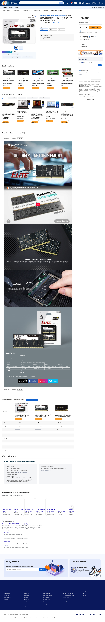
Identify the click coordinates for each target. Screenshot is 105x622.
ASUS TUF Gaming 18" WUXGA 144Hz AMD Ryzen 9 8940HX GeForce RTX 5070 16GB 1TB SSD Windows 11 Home (23, 113)
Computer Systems (16, 10)
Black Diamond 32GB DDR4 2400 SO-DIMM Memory (52, 82)
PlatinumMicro (38, 429)
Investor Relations (46, 591)
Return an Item (7, 593)
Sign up (42, 569)
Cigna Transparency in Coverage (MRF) (50, 617)
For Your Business (66, 591)
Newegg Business (86, 589)
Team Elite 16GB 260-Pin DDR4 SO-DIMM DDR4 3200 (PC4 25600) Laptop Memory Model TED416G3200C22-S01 (43, 415)
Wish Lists (26, 597)
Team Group (46, 10)
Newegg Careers (46, 599)
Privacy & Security (7, 597)
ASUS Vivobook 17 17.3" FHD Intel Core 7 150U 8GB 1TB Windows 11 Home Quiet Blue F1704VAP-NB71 (52, 113)
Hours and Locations (47, 595)
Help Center (6, 589)
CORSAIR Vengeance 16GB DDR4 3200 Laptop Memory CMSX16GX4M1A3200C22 (23, 82)
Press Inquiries (46, 597)
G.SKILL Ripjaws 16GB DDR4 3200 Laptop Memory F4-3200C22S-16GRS (37, 82)
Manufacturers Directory (46, 470)
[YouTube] (91, 614)
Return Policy (6, 595)
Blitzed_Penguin (83, 96)
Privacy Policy (15, 617)
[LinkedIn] (85, 614)
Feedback (20, 138)
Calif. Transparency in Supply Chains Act (34, 617)
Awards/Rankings (46, 593)
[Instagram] (82, 614)
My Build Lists (26, 599)
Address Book (26, 595)
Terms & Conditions (8, 617)
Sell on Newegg (66, 589)
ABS (83, 593)
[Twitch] (94, 614)
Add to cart (95, 27)
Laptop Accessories (27, 10)
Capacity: (44, 27)
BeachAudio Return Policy (21, 472)
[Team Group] (31, 16)
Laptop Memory (37, 10)
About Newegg (46, 589)
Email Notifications (27, 601)
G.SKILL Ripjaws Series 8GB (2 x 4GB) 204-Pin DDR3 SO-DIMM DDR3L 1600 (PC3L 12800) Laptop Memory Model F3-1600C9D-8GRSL (67, 82)
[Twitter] (79, 614)
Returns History (27, 593)
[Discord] (97, 614)
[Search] (61, 3)
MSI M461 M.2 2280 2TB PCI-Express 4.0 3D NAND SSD (8, 114)
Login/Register (27, 589)
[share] (34, 20)
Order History (26, 591)
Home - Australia (6, 10)
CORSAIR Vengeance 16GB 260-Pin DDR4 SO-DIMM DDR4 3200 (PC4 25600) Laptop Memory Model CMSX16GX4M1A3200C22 (63, 415)
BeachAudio (17, 429)
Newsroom (45, 601)
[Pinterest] (88, 614)
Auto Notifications (27, 606)
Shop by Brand (66, 601)
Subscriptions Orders (28, 604)
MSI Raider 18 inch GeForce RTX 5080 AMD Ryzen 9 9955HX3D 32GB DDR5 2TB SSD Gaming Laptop (37, 114)
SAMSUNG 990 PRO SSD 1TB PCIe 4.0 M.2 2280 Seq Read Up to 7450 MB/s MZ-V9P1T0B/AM (67, 114)
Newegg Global (86, 591)
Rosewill (84, 595)
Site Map (64, 599)
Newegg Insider (46, 604)
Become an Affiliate (67, 597)
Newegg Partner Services (68, 593)
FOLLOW (99, 65)
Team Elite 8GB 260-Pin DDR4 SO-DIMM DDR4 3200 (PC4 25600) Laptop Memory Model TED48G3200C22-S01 (8, 82)
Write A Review (91, 99)
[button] (13, 3)
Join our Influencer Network (68, 595)
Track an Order (7, 591)
